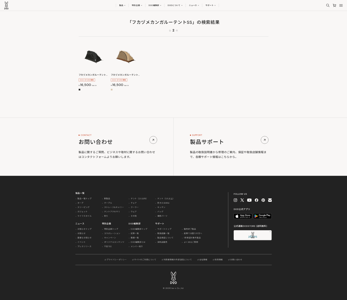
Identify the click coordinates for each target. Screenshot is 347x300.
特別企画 (136, 5)
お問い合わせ (236, 260)
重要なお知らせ (84, 238)
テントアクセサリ (112, 212)
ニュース (193, 5)
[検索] (328, 5)
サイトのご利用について (145, 260)
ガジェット (82, 212)
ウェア (134, 212)
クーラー (135, 207)
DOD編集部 (154, 5)
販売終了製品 (190, 229)
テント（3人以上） (166, 199)
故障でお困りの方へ (193, 233)
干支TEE (108, 246)
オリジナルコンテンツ (114, 242)
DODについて (174, 5)
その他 (134, 216)
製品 (121, 5)
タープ (80, 203)
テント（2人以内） (139, 199)
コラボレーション (112, 233)
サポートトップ (164, 229)
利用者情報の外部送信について (178, 260)
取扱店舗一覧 (163, 233)
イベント (81, 242)
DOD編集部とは (138, 242)
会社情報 (203, 260)
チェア (134, 203)
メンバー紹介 (137, 246)
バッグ (160, 212)
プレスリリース (84, 246)
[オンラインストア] (334, 5)
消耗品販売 (162, 242)
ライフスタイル (84, 216)
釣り (106, 216)
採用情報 (219, 260)
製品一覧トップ (84, 199)
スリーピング (83, 207)
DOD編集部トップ (139, 229)
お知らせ (81, 233)
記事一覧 (135, 233)
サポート (209, 5)
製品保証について (165, 238)
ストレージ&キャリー (114, 207)
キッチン (161, 207)
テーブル (108, 203)
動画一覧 (135, 238)
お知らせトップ (84, 229)
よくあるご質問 (191, 242)
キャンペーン (110, 238)
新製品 (107, 199)
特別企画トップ (111, 229)
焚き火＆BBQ (163, 203)
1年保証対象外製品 (192, 238)
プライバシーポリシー (117, 260)
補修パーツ (162, 216)
